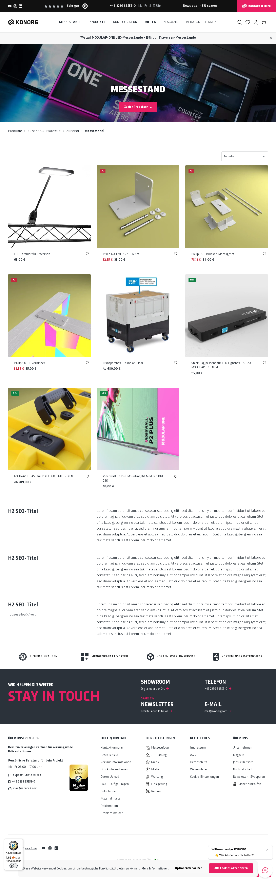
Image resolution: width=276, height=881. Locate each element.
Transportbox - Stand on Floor (123, 363)
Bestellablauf (109, 755)
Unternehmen (242, 747)
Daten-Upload (110, 776)
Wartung (157, 776)
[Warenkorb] (264, 22)
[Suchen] (240, 22)
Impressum (198, 747)
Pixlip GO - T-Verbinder (29, 363)
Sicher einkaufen (44, 656)
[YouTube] (10, 6)
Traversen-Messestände (177, 37)
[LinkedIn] (20, 6)
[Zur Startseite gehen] (23, 22)
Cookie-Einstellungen (204, 776)
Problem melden (112, 813)
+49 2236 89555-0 (23, 781)
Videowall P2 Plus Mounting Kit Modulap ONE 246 (133, 478)
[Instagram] (15, 6)
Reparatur (158, 791)
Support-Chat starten (27, 775)
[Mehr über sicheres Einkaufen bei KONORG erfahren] (79, 777)
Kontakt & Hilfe (259, 6)
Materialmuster (111, 798)
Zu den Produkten (136, 107)
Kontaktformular (112, 747)
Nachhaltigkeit (243, 769)
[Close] (271, 38)
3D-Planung (159, 755)
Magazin (238, 755)
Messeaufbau (160, 747)
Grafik (155, 762)
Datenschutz (198, 762)
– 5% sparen (200, 5)
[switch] (13, 865)
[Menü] (20, 841)
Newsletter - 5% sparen (249, 776)
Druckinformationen (114, 769)
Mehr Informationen (155, 868)
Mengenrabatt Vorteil (110, 656)
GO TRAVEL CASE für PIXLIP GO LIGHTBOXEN (43, 476)
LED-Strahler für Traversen (32, 254)
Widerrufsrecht (200, 769)
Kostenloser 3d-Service (176, 656)
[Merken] (87, 254)
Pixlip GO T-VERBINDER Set (121, 254)
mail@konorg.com (25, 788)
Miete (155, 769)
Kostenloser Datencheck (242, 656)
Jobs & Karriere (243, 762)
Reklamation (109, 806)
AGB (193, 755)
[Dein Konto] (256, 22)
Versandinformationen (116, 762)
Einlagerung (159, 784)
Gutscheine (108, 791)
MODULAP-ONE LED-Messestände (117, 37)
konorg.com (31, 848)
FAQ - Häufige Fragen (115, 784)
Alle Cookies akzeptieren (231, 868)
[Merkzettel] (248, 22)
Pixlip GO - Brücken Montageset (212, 254)
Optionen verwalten (188, 868)
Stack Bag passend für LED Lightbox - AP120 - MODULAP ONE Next (222, 365)
